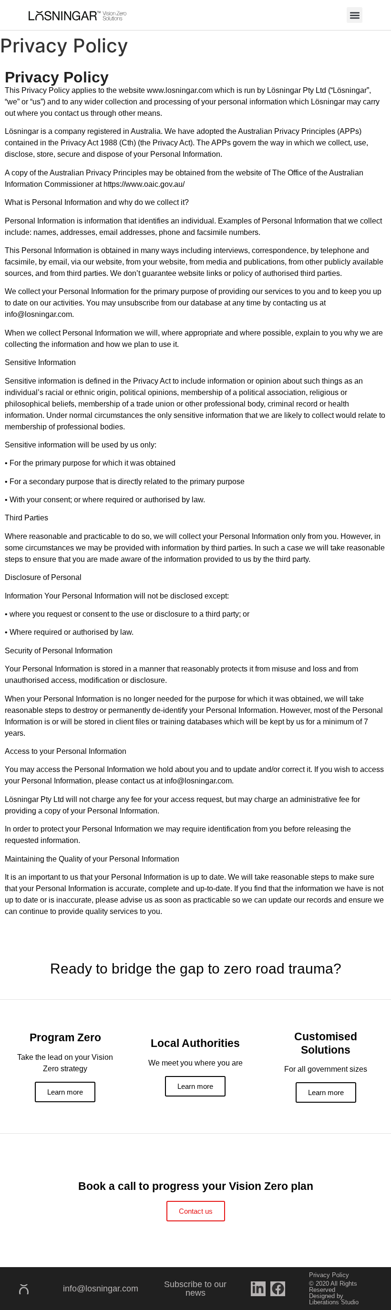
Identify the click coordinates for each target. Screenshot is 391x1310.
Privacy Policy (329, 1275)
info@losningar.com (100, 1288)
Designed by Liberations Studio (334, 1299)
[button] (354, 15)
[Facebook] (277, 1288)
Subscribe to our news (195, 1289)
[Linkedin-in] (258, 1288)
